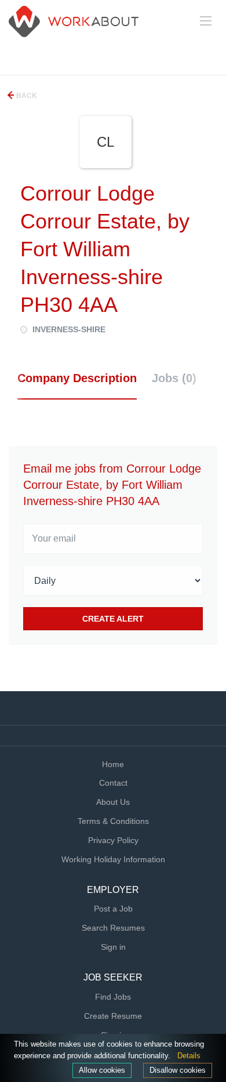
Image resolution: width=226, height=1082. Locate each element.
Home (113, 764)
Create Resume (113, 1016)
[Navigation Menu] (206, 20)
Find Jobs (113, 996)
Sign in (113, 947)
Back (25, 96)
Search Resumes (113, 927)
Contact (113, 782)
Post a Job (113, 908)
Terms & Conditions (113, 821)
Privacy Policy (113, 840)
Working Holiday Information (113, 859)
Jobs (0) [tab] (174, 378)
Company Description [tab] (77, 378)
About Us (113, 802)
